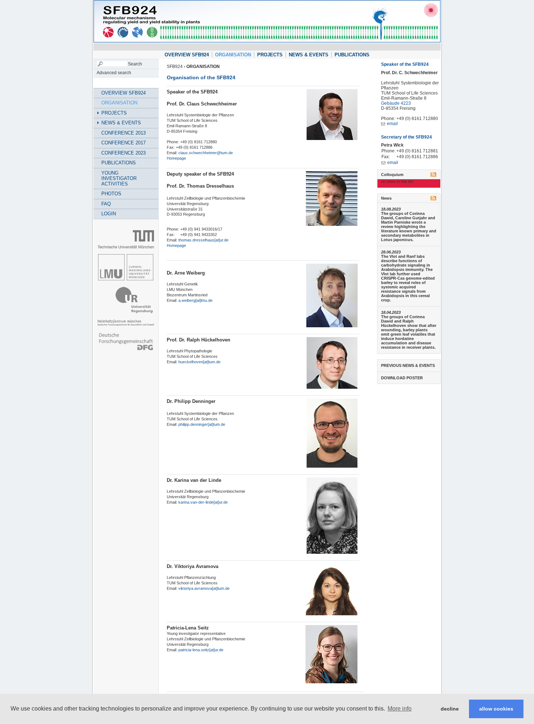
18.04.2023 (391, 312)
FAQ (106, 204)
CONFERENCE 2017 (123, 142)
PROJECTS (270, 54)
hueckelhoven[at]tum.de (199, 362)
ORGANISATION (233, 54)
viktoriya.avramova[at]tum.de (204, 588)
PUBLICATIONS (352, 54)
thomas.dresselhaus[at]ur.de (203, 240)
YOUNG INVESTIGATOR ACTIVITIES (119, 178)
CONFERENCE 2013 (123, 133)
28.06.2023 (391, 252)
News (386, 198)
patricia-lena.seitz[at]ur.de (200, 650)
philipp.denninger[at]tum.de (201, 424)
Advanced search (114, 73)
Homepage (176, 158)
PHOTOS (111, 193)
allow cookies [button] (496, 709)
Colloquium (392, 174)
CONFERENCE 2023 (123, 153)
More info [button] (400, 708)
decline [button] (450, 709)
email (392, 123)
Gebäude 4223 (396, 103)
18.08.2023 (391, 209)
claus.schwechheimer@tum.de (205, 153)
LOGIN (108, 213)
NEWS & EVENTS (308, 54)
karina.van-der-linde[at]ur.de (203, 502)
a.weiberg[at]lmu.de (195, 300)
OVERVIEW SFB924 (187, 54)
